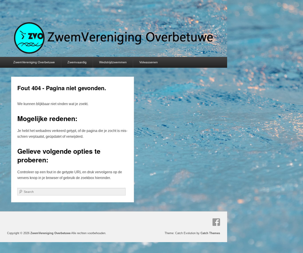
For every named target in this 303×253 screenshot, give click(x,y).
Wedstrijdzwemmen (113, 62)
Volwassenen (148, 62)
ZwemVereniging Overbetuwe (34, 62)
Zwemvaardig (77, 62)
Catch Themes (210, 233)
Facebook (216, 222)
